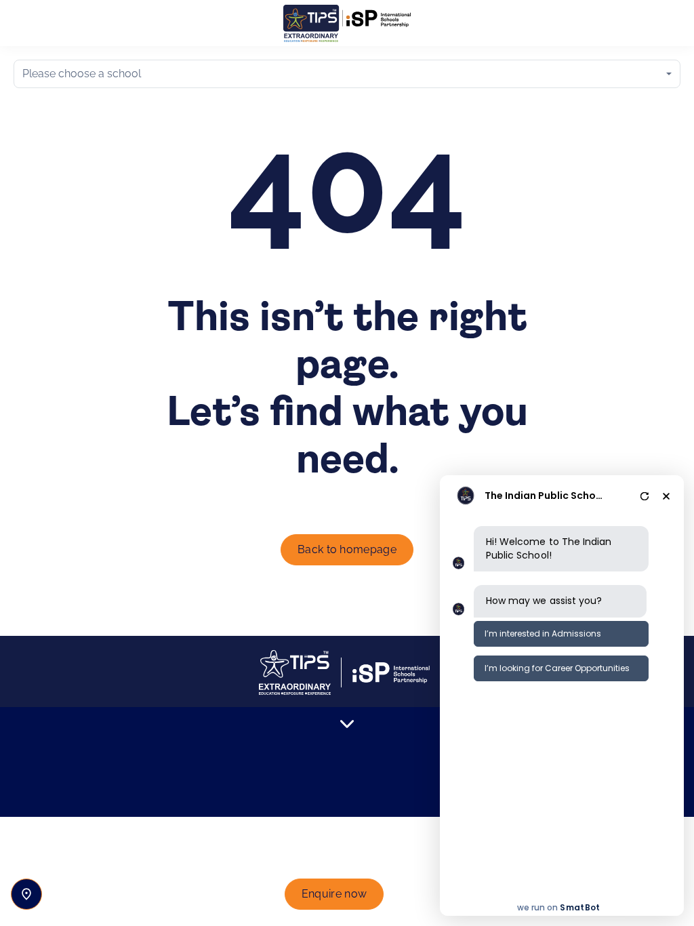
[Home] (347, 23)
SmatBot (580, 907)
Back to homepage (347, 549)
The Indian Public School (544, 495)
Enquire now (334, 893)
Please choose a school (81, 73)
